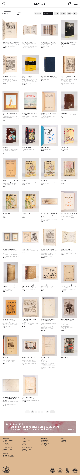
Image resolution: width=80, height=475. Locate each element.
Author (63, 13)
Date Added (47, 13)
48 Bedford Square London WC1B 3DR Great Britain (7, 442)
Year (69, 13)
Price (75, 13)
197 (47, 411)
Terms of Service (45, 443)
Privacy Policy (45, 441)
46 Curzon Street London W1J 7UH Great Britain (26, 442)
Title (56, 13)
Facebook (63, 440)
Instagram (63, 441)
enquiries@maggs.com (8, 456)
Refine (6, 13)
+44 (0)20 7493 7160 (7, 455)
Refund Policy (45, 440)
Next (52, 411)
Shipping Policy (45, 445)
